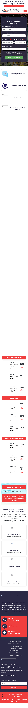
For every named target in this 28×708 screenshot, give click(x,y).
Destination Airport (7, 33)
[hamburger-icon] (25, 11)
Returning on (18, 39)
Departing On (5, 39)
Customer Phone (6, 46)
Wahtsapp (11, 631)
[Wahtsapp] (4, 632)
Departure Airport (7, 26)
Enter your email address (8, 680)
